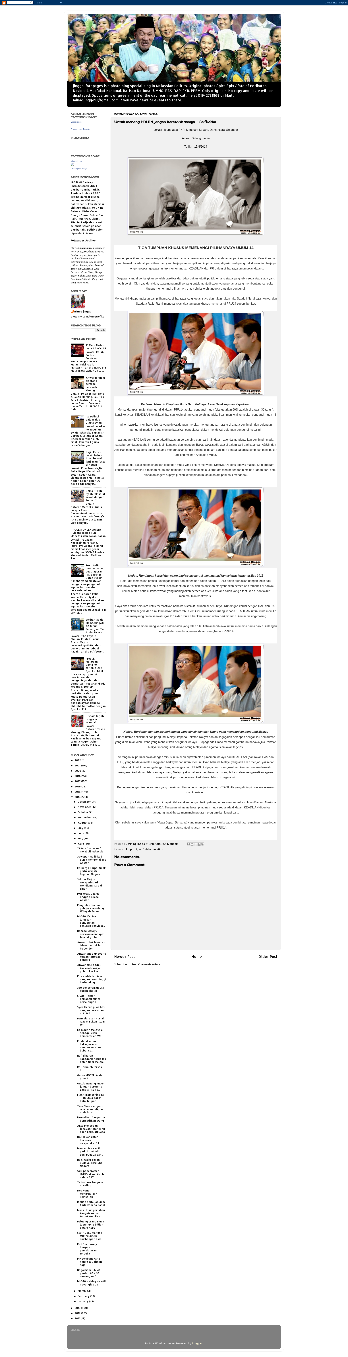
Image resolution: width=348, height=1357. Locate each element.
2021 (78, 765)
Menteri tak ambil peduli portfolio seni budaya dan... (90, 1151)
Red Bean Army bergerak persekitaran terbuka (87, 1248)
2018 (78, 776)
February (84, 1296)
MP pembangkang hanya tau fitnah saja (89, 1262)
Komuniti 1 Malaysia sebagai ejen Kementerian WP (90, 1033)
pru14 (133, 849)
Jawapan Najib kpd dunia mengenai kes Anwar (91, 860)
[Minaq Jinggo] (72, 164)
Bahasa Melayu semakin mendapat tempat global (90, 934)
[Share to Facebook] (199, 844)
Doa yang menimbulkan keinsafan (87, 1194)
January (83, 1301)
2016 (78, 786)
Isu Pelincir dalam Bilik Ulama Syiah (94, 420)
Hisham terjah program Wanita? (95, 719)
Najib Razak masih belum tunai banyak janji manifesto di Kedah (95, 458)
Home (196, 956)
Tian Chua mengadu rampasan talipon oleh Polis (90, 1109)
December (85, 801)
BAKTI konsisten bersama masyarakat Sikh (89, 1140)
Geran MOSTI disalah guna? (90, 1076)
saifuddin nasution (151, 849)
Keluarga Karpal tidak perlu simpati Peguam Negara (91, 871)
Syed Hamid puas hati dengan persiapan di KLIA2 (91, 1010)
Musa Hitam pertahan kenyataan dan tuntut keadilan (91, 1213)
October (83, 812)
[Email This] (188, 844)
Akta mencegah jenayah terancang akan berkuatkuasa (91, 1129)
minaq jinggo (82, 311)
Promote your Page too (81, 129)
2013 (78, 1308)
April (81, 843)
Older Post (267, 956)
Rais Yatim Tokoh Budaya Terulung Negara (90, 1163)
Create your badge (79, 169)
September (85, 817)
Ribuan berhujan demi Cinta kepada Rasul (91, 1203)
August (83, 822)
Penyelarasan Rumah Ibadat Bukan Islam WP (91, 1021)
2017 (78, 781)
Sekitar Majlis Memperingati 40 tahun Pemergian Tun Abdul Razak (95, 626)
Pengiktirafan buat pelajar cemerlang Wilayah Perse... (90, 908)
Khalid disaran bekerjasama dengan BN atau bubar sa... (89, 1045)
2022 (78, 760)
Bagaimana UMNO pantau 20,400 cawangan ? (88, 1273)
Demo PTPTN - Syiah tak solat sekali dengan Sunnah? (95, 495)
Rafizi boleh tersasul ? (90, 1068)
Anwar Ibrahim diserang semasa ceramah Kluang (95, 384)
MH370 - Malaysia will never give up (91, 1282)
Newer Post (124, 956)
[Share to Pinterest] (202, 844)
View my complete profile (87, 316)
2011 (78, 1318)
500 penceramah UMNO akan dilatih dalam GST (90, 1174)
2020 (78, 770)
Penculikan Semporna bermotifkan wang (91, 1119)
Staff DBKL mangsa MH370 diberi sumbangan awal (89, 1236)
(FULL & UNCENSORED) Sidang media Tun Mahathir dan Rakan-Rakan (88, 533)
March (82, 1291)
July (81, 828)
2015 (78, 791)
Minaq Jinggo (76, 161)
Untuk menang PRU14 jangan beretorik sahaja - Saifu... (90, 1087)
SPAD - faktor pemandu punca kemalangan (89, 999)
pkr (127, 849)
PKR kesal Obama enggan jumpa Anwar (88, 897)
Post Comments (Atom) (146, 964)
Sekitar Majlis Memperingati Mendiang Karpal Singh (89, 883)
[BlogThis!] (192, 844)
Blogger (197, 1343)
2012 (78, 1313)
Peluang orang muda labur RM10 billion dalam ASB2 (90, 1225)
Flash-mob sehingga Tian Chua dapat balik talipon (90, 1098)
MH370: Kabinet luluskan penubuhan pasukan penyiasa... (91, 921)
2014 (78, 797)
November (85, 807)
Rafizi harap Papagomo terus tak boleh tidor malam (91, 1059)
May (81, 838)
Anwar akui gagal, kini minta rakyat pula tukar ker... (89, 968)
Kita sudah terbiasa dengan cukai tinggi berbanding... (91, 979)
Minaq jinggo (76, 122)
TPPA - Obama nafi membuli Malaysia (90, 850)
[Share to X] (195, 844)
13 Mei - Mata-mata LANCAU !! (96, 346)
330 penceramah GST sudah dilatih (91, 989)
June (81, 833)
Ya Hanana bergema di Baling (90, 1184)
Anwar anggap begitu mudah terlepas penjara (91, 957)
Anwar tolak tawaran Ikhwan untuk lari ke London (91, 945)
